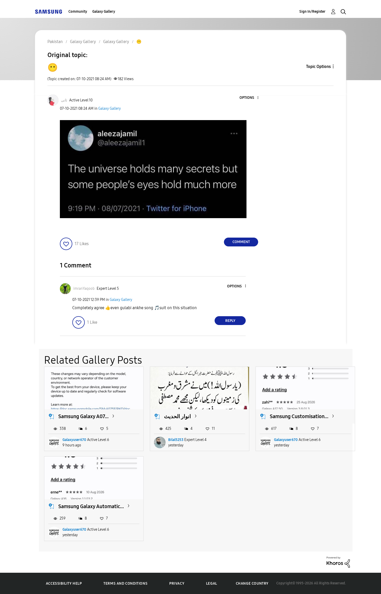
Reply (230, 321)
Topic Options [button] (318, 66)
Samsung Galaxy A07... (83, 416)
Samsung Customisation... (299, 416)
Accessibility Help (64, 583)
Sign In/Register (312, 11)
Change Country (252, 583)
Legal (211, 583)
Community (77, 11)
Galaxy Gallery (103, 11)
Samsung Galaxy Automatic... (91, 506)
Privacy (176, 583)
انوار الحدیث (177, 416)
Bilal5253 (176, 440)
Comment (241, 242)
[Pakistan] (48, 11)
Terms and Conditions (125, 583)
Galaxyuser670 (74, 440)
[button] (249, 97)
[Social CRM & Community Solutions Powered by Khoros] (338, 561)
